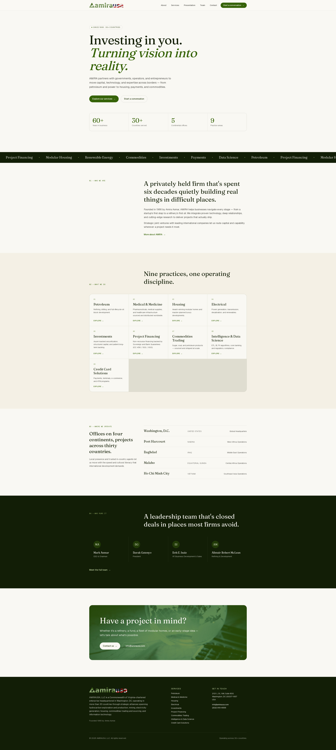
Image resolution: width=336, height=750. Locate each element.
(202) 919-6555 (219, 708)
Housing (174, 701)
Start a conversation (233, 5)
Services (175, 5)
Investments (176, 708)
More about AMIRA (155, 234)
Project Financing (178, 712)
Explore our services (104, 98)
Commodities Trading (180, 715)
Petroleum (175, 693)
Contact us (110, 646)
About (163, 5)
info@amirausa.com (135, 646)
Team (202, 5)
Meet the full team (100, 570)
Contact (213, 5)
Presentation (189, 5)
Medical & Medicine (179, 697)
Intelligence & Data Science (182, 719)
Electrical (175, 704)
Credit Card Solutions (180, 723)
